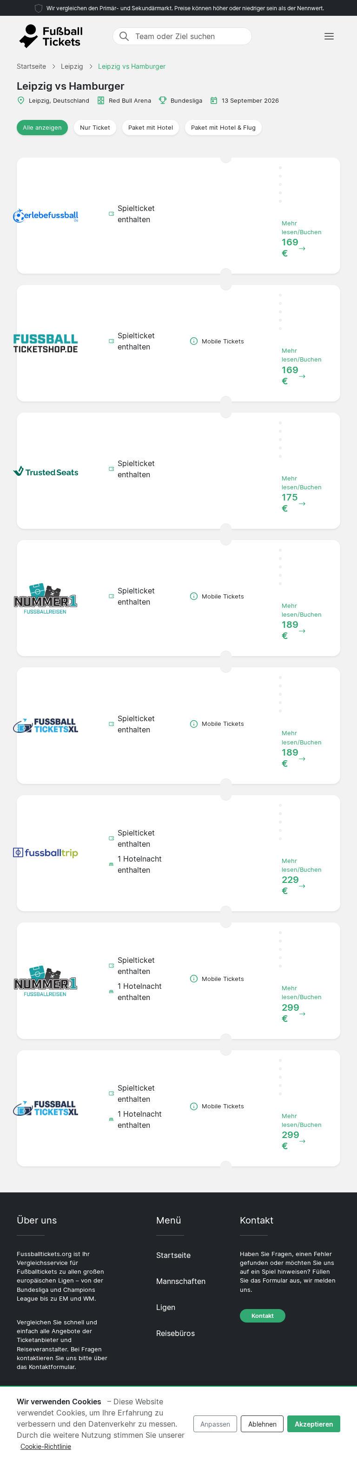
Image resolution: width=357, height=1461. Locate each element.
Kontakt (262, 1315)
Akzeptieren (314, 1424)
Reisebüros (175, 1333)
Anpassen (215, 1424)
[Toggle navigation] (329, 36)
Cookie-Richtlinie (45, 1446)
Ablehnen (262, 1424)
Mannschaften (180, 1281)
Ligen (165, 1307)
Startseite (173, 1255)
